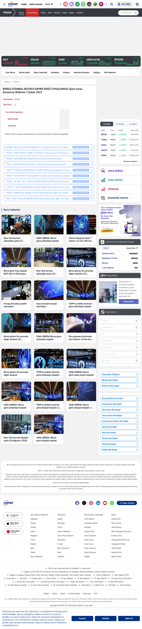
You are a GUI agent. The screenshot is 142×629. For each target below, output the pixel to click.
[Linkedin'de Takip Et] (98, 503)
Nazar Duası (116, 556)
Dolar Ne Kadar (109, 426)
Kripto (64, 12)
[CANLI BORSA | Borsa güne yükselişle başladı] (49, 224)
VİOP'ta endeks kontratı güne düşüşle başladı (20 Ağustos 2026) (48, 406)
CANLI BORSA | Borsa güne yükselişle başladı (47, 239)
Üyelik (62, 593)
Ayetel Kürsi (116, 552)
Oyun (113, 514)
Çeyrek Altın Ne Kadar (112, 398)
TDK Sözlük (116, 548)
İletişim (46, 593)
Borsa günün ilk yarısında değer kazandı (16, 373)
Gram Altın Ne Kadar (112, 404)
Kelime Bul (116, 519)
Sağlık (60, 519)
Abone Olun (129, 301)
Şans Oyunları (63, 548)
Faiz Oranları (125, 585)
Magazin (34, 535)
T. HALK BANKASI (108, 268)
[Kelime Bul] (77, 4)
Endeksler (55, 72)
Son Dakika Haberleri (39, 514)
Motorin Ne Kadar (110, 385)
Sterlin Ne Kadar (110, 438)
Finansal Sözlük (91, 523)
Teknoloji (61, 514)
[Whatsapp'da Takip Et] (112, 503)
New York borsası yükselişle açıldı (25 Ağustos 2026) (45, 272)
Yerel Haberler (36, 556)
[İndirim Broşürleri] (66, 4)
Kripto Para (89, 531)
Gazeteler (61, 539)
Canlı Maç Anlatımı (65, 535)
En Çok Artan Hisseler (40, 585)
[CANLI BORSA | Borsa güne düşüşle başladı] (49, 424)
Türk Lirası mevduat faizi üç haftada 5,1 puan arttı (69, 568)
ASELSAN (105, 263)
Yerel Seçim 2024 (121, 575)
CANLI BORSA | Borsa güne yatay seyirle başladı (81, 373)
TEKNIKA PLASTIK (108, 253)
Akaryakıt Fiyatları (111, 374)
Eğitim (33, 544)
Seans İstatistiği (40, 72)
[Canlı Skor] (71, 4)
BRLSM (104, 134)
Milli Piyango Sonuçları (121, 531)
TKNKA (104, 140)
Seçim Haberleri (64, 531)
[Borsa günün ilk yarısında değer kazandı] (16, 358)
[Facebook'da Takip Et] (77, 503)
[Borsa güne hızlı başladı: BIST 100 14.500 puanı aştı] (16, 257)
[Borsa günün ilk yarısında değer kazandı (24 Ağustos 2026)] (16, 323)
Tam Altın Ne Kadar (111, 409)
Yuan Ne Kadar (109, 444)
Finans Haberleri (103, 575)
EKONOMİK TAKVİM (118, 198)
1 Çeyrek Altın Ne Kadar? (121, 578)
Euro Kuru (88, 544)
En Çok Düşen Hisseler (17, 585)
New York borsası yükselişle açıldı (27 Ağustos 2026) (13, 239)
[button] (4, 4)
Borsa (21, 12)
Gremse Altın (36, 578)
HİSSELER (113, 189)
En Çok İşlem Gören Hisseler (65, 585)
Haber (71, 12)
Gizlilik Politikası (74, 593)
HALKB (104, 150)
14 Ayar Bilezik (66, 578)
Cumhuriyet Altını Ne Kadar (115, 421)
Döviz (43, 12)
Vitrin (60, 527)
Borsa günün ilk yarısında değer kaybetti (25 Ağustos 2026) (81, 272)
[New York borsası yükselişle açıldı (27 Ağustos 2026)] (16, 224)
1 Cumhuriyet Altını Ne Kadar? (52, 581)
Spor (32, 548)
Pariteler (112, 585)
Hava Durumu (90, 552)
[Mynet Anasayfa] (13, 3)
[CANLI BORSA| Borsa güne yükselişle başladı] (49, 323)
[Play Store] (13, 516)
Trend (33, 539)
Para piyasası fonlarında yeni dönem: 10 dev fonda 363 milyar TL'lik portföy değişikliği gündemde (81, 338)
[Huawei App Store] (13, 532)
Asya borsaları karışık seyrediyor (46, 305)
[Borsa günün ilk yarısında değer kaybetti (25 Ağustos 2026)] (81, 257)
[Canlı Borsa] (83, 4)
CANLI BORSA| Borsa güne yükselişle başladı (48, 338)
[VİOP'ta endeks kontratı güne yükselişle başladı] (81, 290)
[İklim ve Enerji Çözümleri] (89, 4)
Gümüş (57, 12)
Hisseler (66, 72)
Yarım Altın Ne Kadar (112, 415)
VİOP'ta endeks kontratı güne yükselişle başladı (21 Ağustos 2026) (47, 373)
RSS (95, 593)
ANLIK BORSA (115, 170)
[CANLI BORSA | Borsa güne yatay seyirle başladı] (81, 358)
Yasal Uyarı (87, 593)
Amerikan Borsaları (82, 72)
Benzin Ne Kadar (110, 380)
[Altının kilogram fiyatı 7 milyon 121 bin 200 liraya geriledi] (81, 224)
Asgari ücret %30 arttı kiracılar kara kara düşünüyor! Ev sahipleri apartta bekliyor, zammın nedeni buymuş (69, 571)
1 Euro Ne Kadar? (96, 581)
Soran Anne (116, 523)
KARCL (104, 145)
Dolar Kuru (89, 539)
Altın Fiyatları (90, 535)
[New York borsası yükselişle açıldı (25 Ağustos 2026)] (49, 257)
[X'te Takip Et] (84, 503)
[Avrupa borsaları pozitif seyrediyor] (16, 290)
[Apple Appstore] (13, 524)
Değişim (96, 72)
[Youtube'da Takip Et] (105, 503)
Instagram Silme (118, 544)
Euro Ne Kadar (109, 432)
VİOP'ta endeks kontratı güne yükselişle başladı (80, 305)
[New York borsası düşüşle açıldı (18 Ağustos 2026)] (16, 424)
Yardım (54, 593)
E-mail (60, 544)
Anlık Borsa (32, 12)
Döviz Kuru (100, 585)
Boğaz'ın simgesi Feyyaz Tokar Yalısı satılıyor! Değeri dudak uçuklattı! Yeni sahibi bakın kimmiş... (51, 575)
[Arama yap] (111, 4)
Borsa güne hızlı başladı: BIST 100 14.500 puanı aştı (15, 272)
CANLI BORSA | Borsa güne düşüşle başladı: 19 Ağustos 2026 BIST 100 (81, 406)
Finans (33, 523)
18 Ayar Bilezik (83, 578)
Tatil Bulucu (116, 527)
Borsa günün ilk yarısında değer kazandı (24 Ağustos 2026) (16, 338)
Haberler (34, 519)
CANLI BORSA (115, 179)
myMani (79, 12)
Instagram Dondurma (120, 539)
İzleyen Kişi (130, 248)
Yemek (33, 527)
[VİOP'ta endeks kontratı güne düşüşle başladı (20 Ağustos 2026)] (49, 391)
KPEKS (104, 155)
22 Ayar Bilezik (100, 578)
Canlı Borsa (10, 72)
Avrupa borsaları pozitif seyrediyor (15, 305)
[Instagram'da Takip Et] (91, 503)
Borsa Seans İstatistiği (93, 514)
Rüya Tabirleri (90, 548)
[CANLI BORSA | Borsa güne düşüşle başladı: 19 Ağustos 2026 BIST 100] (81, 391)
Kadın (33, 531)
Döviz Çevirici (111, 312)
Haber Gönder (128, 503)
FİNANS (7, 12)
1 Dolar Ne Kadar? (77, 581)
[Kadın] (95, 4)
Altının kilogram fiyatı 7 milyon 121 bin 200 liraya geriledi (81, 239)
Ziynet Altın (51, 578)
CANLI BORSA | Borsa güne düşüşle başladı (46, 439)
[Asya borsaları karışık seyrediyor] (49, 290)
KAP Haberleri (110, 72)
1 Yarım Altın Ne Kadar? (25, 581)
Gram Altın (11, 578)
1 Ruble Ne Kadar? (116, 581)
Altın (50, 12)
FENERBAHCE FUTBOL (109, 258)
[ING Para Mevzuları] (101, 4)
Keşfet (87, 556)
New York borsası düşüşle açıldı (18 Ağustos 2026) (16, 439)
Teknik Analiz (24, 72)
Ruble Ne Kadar (109, 449)
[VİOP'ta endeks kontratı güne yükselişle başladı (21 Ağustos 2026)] (49, 358)
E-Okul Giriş (116, 535)
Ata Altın (23, 578)
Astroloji (61, 523)
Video (33, 552)
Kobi (59, 552)
